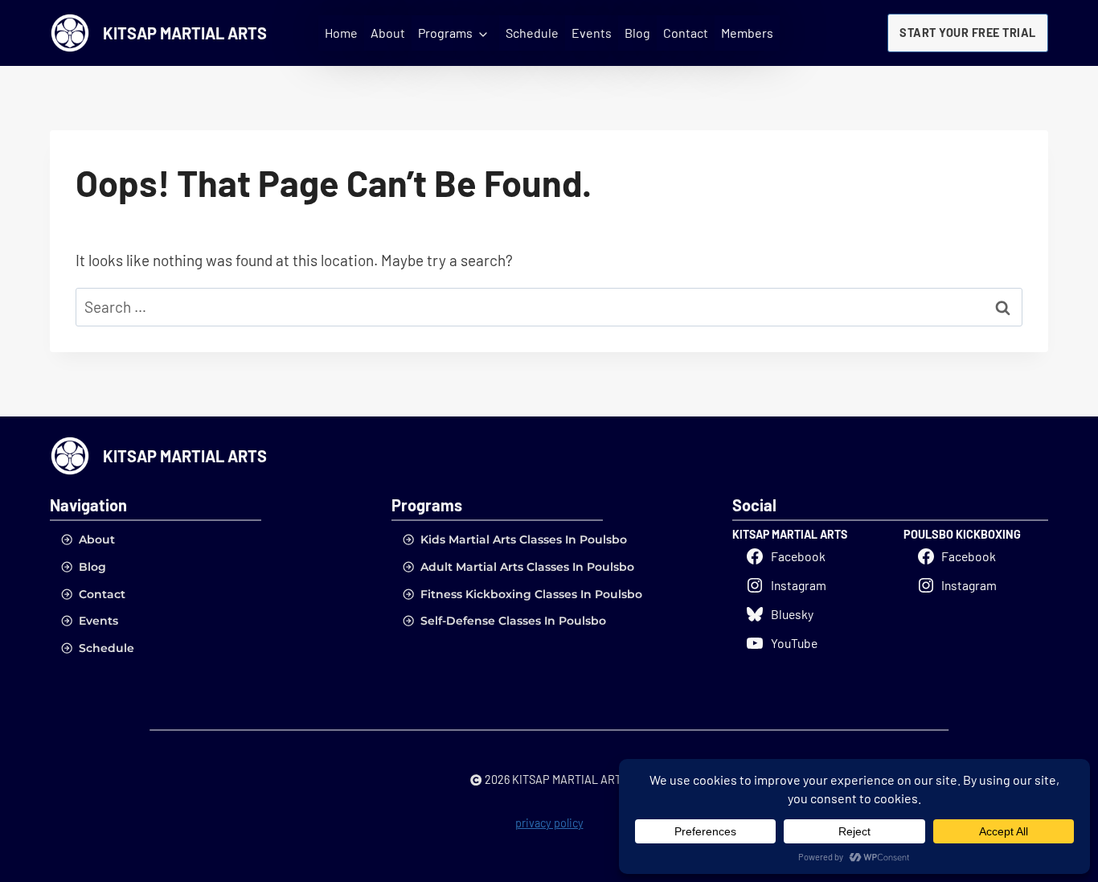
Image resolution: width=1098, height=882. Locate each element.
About (388, 32)
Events (592, 32)
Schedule (532, 32)
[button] (967, 33)
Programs (445, 32)
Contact (685, 32)
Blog (637, 32)
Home (341, 32)
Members (747, 32)
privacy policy (549, 823)
